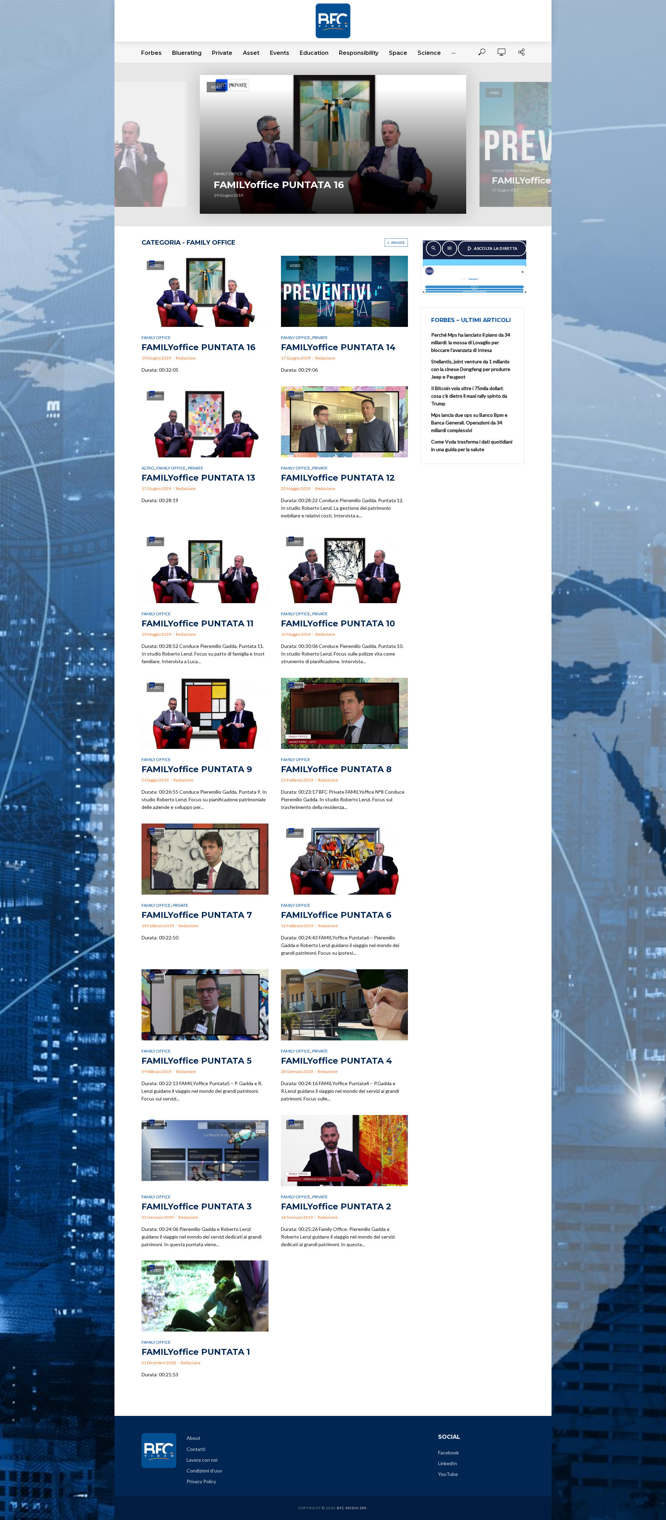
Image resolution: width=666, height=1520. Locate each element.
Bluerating (187, 53)
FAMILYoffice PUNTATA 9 (197, 769)
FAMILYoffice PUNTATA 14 (338, 347)
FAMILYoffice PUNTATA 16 (279, 185)
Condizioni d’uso (204, 1470)
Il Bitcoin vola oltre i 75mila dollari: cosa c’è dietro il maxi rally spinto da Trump (469, 395)
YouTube (448, 1474)
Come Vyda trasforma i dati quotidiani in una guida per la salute (471, 445)
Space (398, 53)
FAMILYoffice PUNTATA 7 (197, 915)
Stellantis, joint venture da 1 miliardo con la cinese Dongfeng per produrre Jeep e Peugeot (470, 369)
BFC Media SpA (352, 1508)
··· (453, 53)
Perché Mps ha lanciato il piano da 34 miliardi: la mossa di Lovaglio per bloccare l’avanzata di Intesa (470, 342)
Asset (251, 53)
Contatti (196, 1449)
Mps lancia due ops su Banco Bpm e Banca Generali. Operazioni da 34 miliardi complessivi (469, 422)
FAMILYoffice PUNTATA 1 (196, 1352)
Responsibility (358, 53)
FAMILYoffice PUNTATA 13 (198, 478)
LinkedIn (447, 1463)
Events (279, 53)
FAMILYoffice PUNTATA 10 (338, 623)
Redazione (186, 358)
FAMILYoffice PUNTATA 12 (338, 478)
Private (222, 53)
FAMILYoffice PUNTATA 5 (196, 1061)
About (193, 1438)
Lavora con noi (202, 1460)
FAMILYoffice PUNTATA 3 (197, 1206)
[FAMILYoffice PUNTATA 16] (333, 144)
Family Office (156, 337)
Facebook (448, 1452)
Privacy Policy (201, 1481)
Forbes (151, 53)
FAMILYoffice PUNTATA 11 (198, 623)
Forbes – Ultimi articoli (471, 320)
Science (429, 53)
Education (314, 53)
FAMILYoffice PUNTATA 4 (336, 1061)
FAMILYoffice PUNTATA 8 (336, 769)
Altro (148, 468)
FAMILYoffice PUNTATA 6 (336, 915)
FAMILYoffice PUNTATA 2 (336, 1206)
